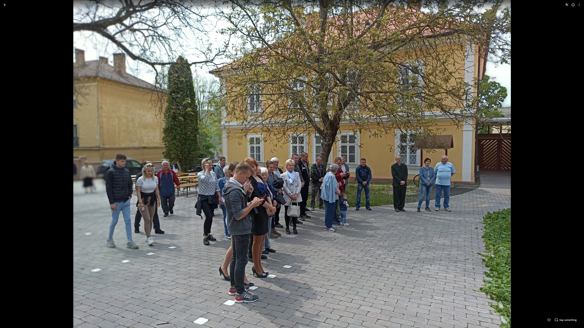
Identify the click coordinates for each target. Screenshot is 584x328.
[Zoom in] (567, 5)
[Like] (549, 320)
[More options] (579, 5)
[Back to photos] (5, 5)
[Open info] (573, 5)
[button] (8, 164)
